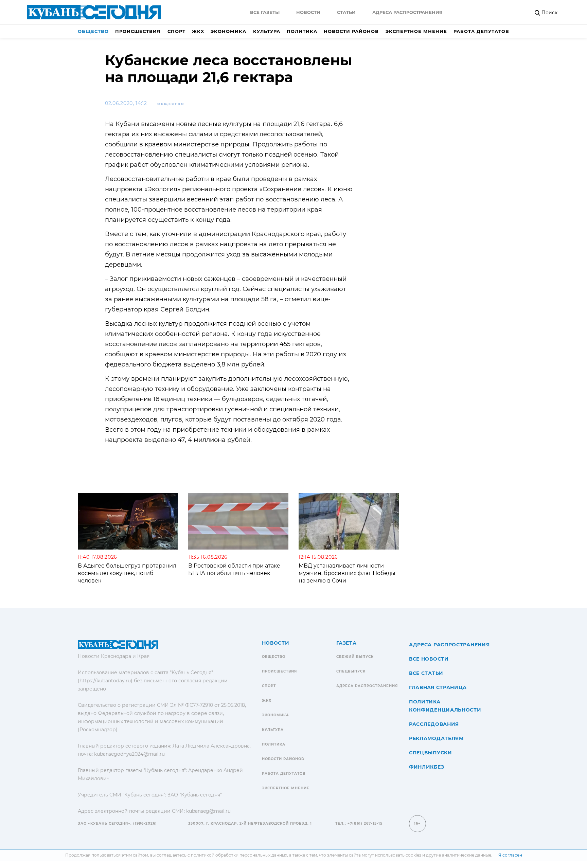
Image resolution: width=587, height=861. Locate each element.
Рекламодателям (436, 738)
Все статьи (426, 673)
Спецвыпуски (430, 753)
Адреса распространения (407, 12)
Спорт (176, 31)
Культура (266, 31)
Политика (302, 31)
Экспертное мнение (416, 31)
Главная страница (438, 687)
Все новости (429, 659)
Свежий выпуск (355, 656)
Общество (93, 31)
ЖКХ (198, 31)
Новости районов (351, 31)
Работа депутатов (481, 31)
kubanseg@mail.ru (208, 811)
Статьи (346, 12)
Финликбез (426, 767)
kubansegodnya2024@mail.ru (129, 754)
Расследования (434, 724)
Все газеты (265, 12)
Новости (308, 12)
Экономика (228, 31)
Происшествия (138, 31)
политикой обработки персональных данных (239, 855)
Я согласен (510, 855)
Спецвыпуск (351, 671)
